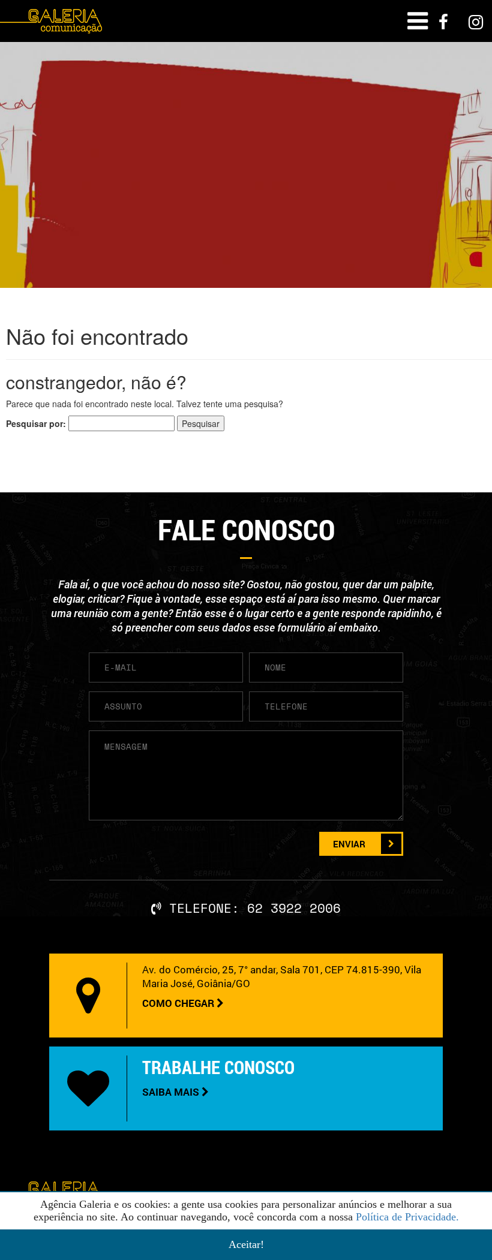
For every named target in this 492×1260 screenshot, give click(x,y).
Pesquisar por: (36, 423)
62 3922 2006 (294, 908)
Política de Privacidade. (407, 1217)
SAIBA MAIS (172, 1092)
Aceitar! (246, 1244)
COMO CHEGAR (179, 1003)
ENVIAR (349, 844)
